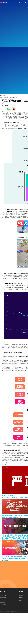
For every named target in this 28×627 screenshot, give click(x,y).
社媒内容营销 (3, 605)
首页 (18, 2)
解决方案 (2, 591)
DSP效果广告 (3, 595)
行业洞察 (21, 591)
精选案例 (21, 600)
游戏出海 (21, 595)
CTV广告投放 (3, 600)
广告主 (25, 2)
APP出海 (21, 597)
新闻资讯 (7, 99)
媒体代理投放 (3, 597)
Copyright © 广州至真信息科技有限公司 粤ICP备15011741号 (12, 611)
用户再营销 (2, 602)
